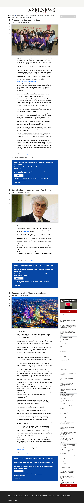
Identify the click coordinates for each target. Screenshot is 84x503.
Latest (68, 311)
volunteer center (28, 157)
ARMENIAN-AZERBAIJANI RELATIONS (32, 15)
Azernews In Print (48, 495)
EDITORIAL (42, 15)
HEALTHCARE (14, 17)
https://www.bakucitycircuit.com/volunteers (27, 81)
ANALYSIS (47, 15)
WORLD (13, 15)
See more (68, 485)
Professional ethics (19, 495)
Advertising (37, 495)
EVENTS (9, 17)
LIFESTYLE (52, 15)
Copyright (68, 495)
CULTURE (20, 17)
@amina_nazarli (21, 449)
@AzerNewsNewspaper (20, 180)
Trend (20, 225)
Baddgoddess (26, 231)
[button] (9, 20)
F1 (23, 157)
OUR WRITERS (29, 17)
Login (75, 8)
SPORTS (24, 17)
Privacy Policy (59, 495)
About (10, 495)
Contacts (30, 495)
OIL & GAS (22, 15)
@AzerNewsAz (31, 154)
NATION (9, 15)
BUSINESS (18, 15)
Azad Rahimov (18, 157)
